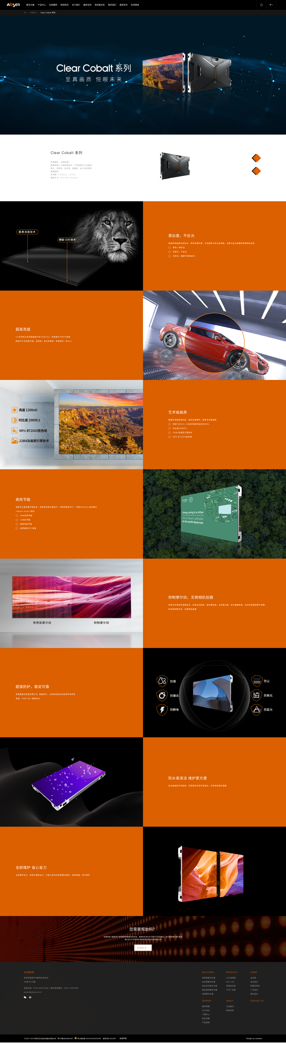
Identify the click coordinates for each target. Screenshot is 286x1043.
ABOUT (229, 1001)
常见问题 (206, 1018)
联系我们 (112, 5)
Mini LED (230, 982)
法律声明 (123, 1038)
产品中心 (42, 5)
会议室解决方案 (208, 982)
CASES (253, 972)
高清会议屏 (231, 986)
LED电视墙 (231, 978)
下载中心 (206, 1014)
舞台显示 (254, 994)
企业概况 (230, 1006)
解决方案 (30, 5)
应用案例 (53, 5)
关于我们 (76, 5)
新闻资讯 (65, 5)
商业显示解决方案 (209, 986)
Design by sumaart (254, 1038)
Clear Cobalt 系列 (47, 13)
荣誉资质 (230, 1010)
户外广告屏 (231, 990)
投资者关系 (100, 5)
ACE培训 (206, 1010)
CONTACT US (256, 1001)
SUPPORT (206, 1001)
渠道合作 (124, 5)
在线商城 (135, 5)
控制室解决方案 (208, 978)
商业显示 (254, 982)
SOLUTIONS (208, 972)
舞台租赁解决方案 (209, 990)
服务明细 (206, 1006)
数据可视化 (255, 986)
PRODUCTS (231, 972)
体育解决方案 (207, 994)
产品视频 (206, 1022)
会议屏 (253, 978)
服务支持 (87, 5)
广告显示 (254, 990)
